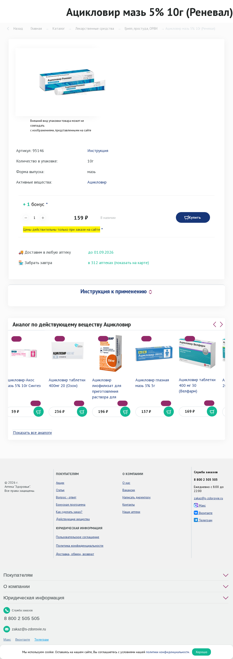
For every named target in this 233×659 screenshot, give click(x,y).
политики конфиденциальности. (168, 652)
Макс (202, 505)
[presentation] (214, 324)
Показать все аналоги (32, 432)
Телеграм (205, 520)
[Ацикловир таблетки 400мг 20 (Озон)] (67, 353)
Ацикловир (96, 182)
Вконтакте (205, 513)
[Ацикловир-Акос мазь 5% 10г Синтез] (23, 353)
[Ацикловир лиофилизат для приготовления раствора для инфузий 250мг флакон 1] (110, 353)
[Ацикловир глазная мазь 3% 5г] (153, 353)
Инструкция (97, 150)
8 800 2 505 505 (206, 480)
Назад (18, 28)
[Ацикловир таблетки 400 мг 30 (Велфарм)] (197, 353)
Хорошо (201, 652)
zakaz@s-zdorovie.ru (208, 498)
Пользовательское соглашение (77, 537)
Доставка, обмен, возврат (75, 554)
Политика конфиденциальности (79, 545)
